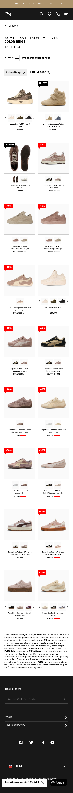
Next (34, 117)
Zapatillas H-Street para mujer (20, 186)
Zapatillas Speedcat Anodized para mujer (53, 431)
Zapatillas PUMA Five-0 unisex (20, 125)
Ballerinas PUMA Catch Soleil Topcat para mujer (53, 492)
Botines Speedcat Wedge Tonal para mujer (53, 125)
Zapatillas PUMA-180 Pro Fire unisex (53, 186)
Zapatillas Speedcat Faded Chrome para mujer (20, 431)
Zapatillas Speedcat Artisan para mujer (19, 308)
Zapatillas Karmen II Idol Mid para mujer (20, 614)
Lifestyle (13, 25)
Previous (6, 117)
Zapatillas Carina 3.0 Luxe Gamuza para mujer (53, 553)
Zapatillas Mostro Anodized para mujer (19, 492)
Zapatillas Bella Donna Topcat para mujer (19, 370)
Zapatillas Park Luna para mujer (53, 614)
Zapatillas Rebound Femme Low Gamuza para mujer (20, 553)
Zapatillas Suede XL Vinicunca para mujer (20, 247)
